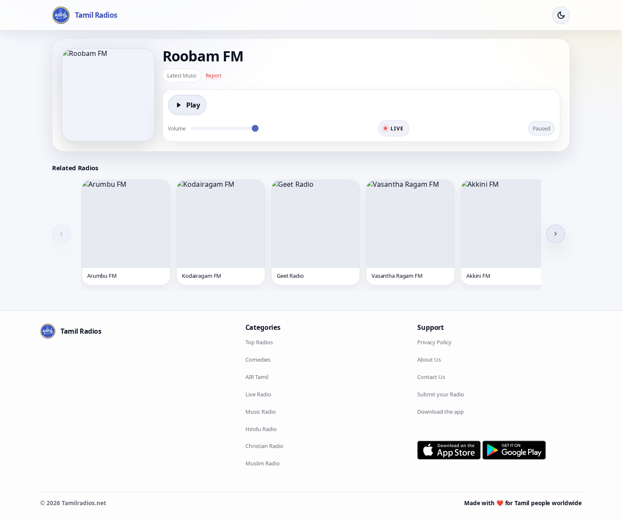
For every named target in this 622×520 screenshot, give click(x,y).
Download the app (440, 411)
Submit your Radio (440, 394)
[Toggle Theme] (561, 15)
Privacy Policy (434, 342)
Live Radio (258, 394)
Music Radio (260, 411)
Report (213, 75)
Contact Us (431, 377)
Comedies (257, 359)
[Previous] (61, 233)
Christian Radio (264, 446)
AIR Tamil (256, 377)
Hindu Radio (261, 428)
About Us (429, 359)
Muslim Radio (262, 463)
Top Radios (259, 342)
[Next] (555, 233)
